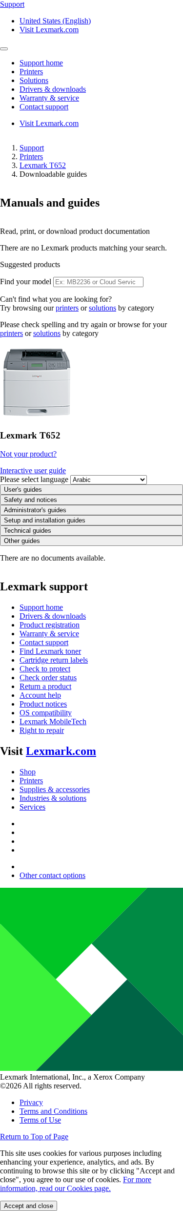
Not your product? (28, 454)
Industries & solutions (53, 798)
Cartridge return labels (54, 660)
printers (67, 308)
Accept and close (28, 1206)
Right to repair (42, 730)
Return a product (45, 686)
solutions (102, 308)
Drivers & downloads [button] (53, 89)
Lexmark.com (61, 751)
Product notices (43, 704)
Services (32, 807)
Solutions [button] (34, 80)
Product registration (50, 625)
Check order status (48, 677)
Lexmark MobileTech (53, 721)
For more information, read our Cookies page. (75, 1183)
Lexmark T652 (43, 165)
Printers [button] (31, 71)
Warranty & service (49, 633)
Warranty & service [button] (49, 98)
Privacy (31, 1102)
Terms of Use (40, 1120)
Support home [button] (41, 63)
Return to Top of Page (34, 1136)
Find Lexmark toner (50, 651)
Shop (28, 772)
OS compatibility (46, 713)
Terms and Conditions (53, 1111)
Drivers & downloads (53, 616)
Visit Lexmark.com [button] (49, 29)
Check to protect (45, 669)
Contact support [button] (44, 107)
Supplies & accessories (55, 789)
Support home (41, 607)
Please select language (34, 479)
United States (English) (55, 21)
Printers (31, 156)
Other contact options (52, 875)
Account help (40, 695)
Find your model (25, 281)
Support (32, 148)
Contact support (44, 642)
